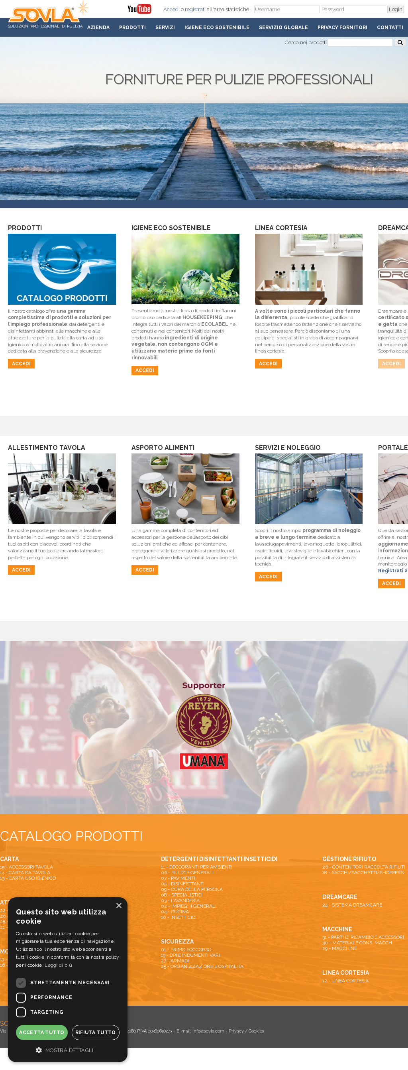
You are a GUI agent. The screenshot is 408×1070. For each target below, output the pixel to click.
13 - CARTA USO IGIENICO (28, 878)
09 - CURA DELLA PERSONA (192, 889)
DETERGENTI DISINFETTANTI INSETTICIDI (219, 859)
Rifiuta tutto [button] (95, 1032)
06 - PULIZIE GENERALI (187, 872)
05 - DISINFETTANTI (182, 884)
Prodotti (132, 27)
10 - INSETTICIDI (178, 917)
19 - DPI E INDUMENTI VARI (190, 955)
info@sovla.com (208, 1031)
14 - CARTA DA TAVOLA (25, 872)
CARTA (9, 859)
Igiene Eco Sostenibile (216, 27)
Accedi (171, 9)
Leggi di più (58, 965)
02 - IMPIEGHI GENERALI (188, 906)
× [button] (119, 906)
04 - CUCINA (175, 911)
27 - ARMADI (175, 961)
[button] (68, 1049)
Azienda (98, 27)
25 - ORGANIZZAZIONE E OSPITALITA (202, 966)
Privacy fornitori (342, 27)
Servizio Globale (283, 27)
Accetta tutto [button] (41, 1032)
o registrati (193, 9)
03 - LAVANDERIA (180, 900)
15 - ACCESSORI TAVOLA (26, 867)
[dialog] (68, 979)
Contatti (390, 27)
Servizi (165, 27)
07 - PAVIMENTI (178, 878)
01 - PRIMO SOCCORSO (186, 949)
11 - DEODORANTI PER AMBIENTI (196, 867)
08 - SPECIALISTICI (181, 895)
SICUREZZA (177, 941)
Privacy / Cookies (246, 1031)
